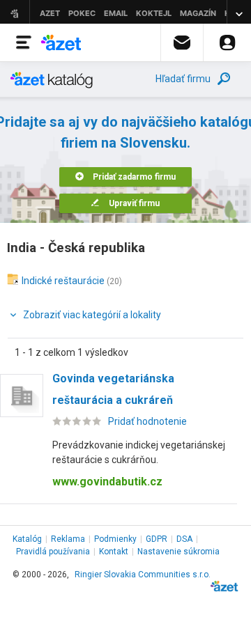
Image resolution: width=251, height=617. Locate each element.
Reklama (68, 539)
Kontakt (113, 551)
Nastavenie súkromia (178, 551)
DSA (184, 539)
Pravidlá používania (53, 551)
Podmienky (115, 539)
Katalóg (27, 539)
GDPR (156, 539)
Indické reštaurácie (63, 280)
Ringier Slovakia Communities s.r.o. (143, 574)
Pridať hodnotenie (147, 421)
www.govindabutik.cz (107, 481)
